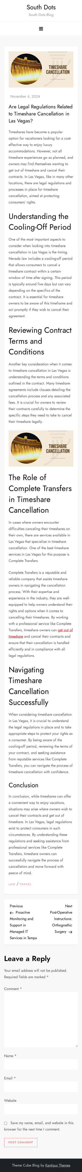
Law (12, 884)
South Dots (41, 7)
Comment (13, 988)
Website (10, 1100)
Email (10, 1078)
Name (10, 1055)
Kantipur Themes (57, 1165)
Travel (25, 884)
